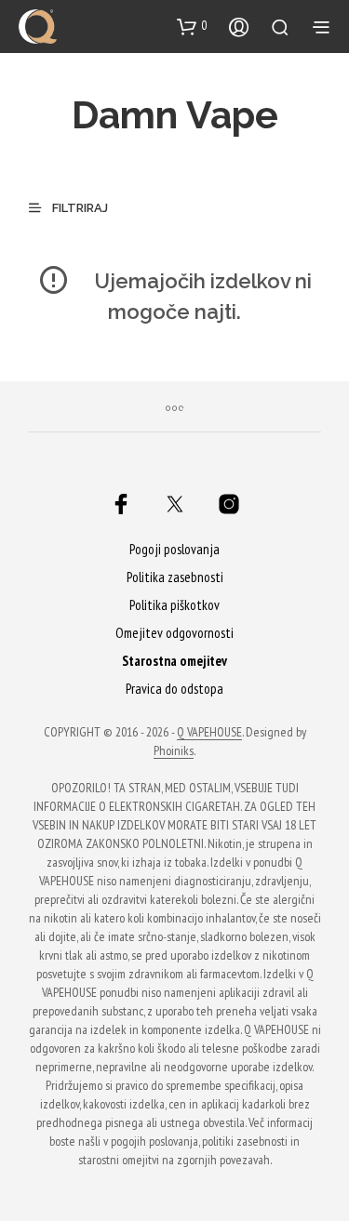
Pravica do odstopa (174, 688)
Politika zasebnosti (175, 577)
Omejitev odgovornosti (174, 633)
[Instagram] (229, 504)
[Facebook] (121, 504)
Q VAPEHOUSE (209, 732)
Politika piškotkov (174, 605)
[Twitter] (175, 504)
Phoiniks (174, 751)
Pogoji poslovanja (174, 549)
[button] (192, 26)
